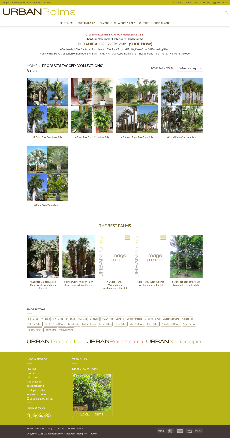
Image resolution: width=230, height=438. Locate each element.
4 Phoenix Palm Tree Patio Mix (137, 137)
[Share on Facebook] (29, 415)
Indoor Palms (105, 324)
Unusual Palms (66, 329)
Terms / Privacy (77, 428)
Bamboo (120, 318)
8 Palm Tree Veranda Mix (47, 205)
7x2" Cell (82, 318)
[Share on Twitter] (36, 415)
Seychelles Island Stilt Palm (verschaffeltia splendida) (186, 283)
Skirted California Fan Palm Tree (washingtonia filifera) (78, 283)
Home (32, 65)
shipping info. (34, 381)
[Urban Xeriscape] (174, 341)
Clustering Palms (171, 318)
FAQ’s (198, 2)
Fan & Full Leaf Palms (55, 324)
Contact (189, 2)
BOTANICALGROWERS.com (115, 44)
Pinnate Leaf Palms (171, 324)
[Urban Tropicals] (55, 341)
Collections (187, 318)
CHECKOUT (145, 23)
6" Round (70, 318)
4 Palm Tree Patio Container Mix (92, 137)
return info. (33, 377)
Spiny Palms (50, 329)
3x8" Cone (33, 318)
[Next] (202, 265)
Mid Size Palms (137, 324)
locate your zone (36, 394)
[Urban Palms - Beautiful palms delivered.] (51, 12)
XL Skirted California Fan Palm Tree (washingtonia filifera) (43, 284)
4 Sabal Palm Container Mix (181, 137)
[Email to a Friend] (42, 415)
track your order (36, 390)
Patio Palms (153, 324)
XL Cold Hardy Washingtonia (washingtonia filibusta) (115, 284)
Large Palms (121, 324)
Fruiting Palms (89, 324)
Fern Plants (73, 324)
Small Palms (189, 324)
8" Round (94, 318)
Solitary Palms (34, 329)
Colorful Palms (35, 324)
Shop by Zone (162, 23)
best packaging (35, 385)
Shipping (207, 2)
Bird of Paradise (134, 318)
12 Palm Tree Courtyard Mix (47, 137)
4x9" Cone (58, 318)
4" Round (45, 318)
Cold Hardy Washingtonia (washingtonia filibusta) (150, 283)
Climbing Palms (152, 318)
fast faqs (31, 368)
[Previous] (26, 265)
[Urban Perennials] (114, 341)
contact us (33, 372)
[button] (220, 2)
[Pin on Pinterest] (48, 415)
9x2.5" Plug (107, 318)
